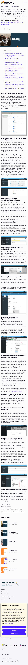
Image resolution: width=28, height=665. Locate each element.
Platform (22, 511)
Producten (3, 603)
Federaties (3, 600)
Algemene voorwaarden (7, 658)
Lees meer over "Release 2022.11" (14, 524)
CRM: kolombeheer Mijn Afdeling (12, 58)
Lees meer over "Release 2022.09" (14, 542)
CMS (8, 509)
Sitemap (17, 661)
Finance (20, 509)
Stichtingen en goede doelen (7, 595)
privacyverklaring (9, 623)
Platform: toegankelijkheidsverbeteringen (14, 88)
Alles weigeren (14, 633)
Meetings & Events (6, 511)
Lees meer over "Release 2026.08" (14, 560)
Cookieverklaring (14, 660)
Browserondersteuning (6, 638)
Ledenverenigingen (5, 593)
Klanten (3, 589)
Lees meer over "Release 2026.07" (14, 570)
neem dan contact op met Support (14, 391)
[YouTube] (5, 655)
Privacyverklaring (5, 660)
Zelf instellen (14, 630)
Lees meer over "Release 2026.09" (14, 551)
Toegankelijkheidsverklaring (8, 661)
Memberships (15, 511)
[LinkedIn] (2, 655)
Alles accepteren (14, 627)
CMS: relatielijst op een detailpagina (13, 53)
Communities (14, 509)
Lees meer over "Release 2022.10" (14, 533)
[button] (2, 29)
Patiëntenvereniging (5, 598)
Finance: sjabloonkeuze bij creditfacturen (14, 68)
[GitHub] (8, 655)
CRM (3, 509)
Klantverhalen (4, 591)
